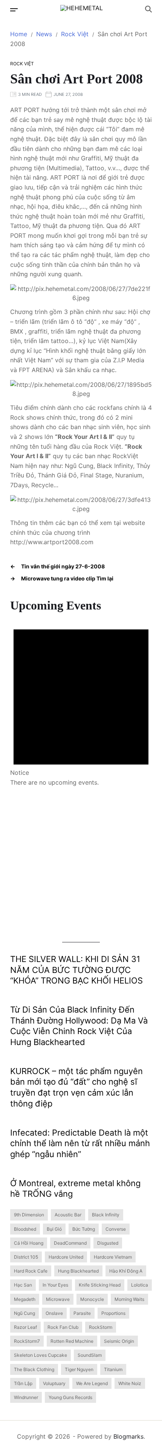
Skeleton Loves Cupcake (40, 1355)
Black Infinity (105, 1215)
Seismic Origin (119, 1341)
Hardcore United (66, 1257)
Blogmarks (128, 1436)
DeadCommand (70, 1243)
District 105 (26, 1257)
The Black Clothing (34, 1369)
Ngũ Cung (24, 1313)
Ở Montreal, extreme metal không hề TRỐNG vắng (75, 1188)
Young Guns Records (70, 1397)
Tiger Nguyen (79, 1369)
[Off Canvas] (14, 9)
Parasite (82, 1313)
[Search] (148, 9)
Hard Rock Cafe (30, 1271)
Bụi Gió (54, 1229)
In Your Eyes (55, 1285)
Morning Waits (129, 1299)
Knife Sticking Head (100, 1285)
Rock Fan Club (62, 1327)
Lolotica (139, 1285)
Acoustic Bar (68, 1215)
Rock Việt (22, 63)
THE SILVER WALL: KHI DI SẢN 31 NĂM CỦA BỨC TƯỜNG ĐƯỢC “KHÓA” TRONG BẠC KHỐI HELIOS (76, 969)
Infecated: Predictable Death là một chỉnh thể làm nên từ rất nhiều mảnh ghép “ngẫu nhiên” (80, 1143)
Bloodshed (25, 1229)
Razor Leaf (25, 1327)
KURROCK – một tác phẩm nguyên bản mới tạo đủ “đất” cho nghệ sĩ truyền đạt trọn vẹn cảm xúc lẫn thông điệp (76, 1087)
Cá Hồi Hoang (28, 1243)
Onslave (54, 1313)
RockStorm (100, 1327)
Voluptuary (54, 1383)
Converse (115, 1229)
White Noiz (129, 1383)
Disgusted (107, 1243)
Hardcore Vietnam (113, 1257)
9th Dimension (29, 1215)
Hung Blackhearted (78, 1271)
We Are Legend (92, 1383)
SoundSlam (90, 1355)
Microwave (58, 1299)
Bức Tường (83, 1229)
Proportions (113, 1313)
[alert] (81, 700)
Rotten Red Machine (71, 1341)
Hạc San (23, 1285)
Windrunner (26, 1397)
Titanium (113, 1369)
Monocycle (92, 1299)
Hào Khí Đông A (125, 1271)
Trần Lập (23, 1383)
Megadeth (24, 1299)
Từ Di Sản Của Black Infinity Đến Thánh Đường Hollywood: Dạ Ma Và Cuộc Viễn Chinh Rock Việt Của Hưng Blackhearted (79, 1026)
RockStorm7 (27, 1341)
